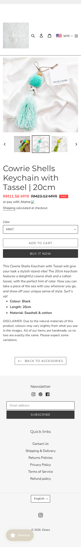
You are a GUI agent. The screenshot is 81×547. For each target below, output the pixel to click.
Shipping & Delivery (41, 451)
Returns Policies (40, 457)
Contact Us (40, 444)
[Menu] (76, 35)
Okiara (46, 530)
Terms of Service (40, 471)
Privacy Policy (40, 464)
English (39, 498)
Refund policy (40, 478)
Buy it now (40, 253)
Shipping (9, 208)
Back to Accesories (43, 361)
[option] (22, 144)
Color (6, 222)
